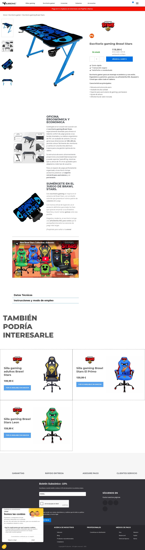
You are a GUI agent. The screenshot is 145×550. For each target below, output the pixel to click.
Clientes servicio (127, 473)
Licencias (64, 3)
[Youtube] (110, 502)
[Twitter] (115, 502)
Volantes (78, 3)
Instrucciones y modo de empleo (33, 300)
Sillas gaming (30, 3)
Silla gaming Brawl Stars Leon (17, 420)
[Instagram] (105, 508)
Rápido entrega (54, 473)
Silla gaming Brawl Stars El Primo (89, 369)
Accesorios (91, 3)
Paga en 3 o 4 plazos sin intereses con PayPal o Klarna (72, 9)
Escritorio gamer (49, 3)
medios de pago (123, 527)
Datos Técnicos (23, 295)
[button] (16, 55)
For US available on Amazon (17, 388)
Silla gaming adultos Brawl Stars (14, 371)
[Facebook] (105, 502)
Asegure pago (91, 473)
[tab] (45, 295)
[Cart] (132, 3)
